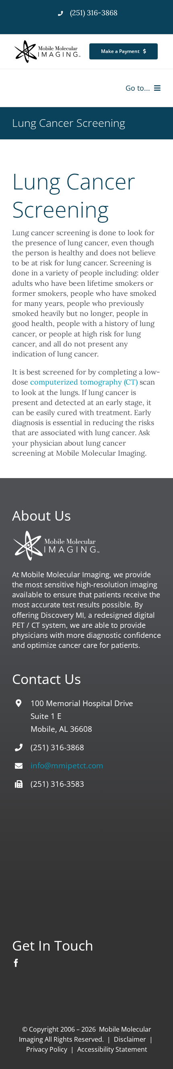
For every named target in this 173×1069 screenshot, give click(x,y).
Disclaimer (130, 1039)
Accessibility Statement (112, 1049)
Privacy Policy (46, 1049)
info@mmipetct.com (67, 765)
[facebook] (16, 963)
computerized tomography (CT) (84, 382)
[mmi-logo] (48, 42)
